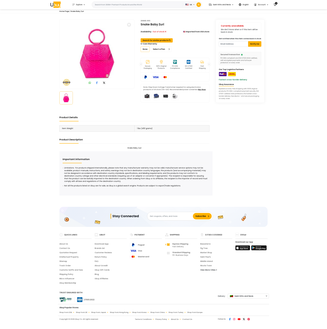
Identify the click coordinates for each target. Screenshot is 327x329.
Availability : (146, 31)
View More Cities (208, 270)
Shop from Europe (194, 312)
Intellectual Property (69, 257)
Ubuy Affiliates (101, 278)
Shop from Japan (98, 312)
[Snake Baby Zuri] (96, 53)
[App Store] (243, 248)
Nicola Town (206, 265)
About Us (63, 244)
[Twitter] (244, 319)
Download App (102, 244)
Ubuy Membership (67, 283)
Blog (97, 274)
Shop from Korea (139, 312)
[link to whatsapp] (90, 83)
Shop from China (157, 312)
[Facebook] (230, 319)
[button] (221, 4)
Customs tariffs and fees (71, 270)
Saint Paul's (205, 257)
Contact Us (64, 248)
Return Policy (101, 257)
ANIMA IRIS (145, 20)
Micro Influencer (66, 278)
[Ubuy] (55, 4)
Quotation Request (68, 252)
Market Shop (206, 252)
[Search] (198, 4)
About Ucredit (101, 265)
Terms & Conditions (143, 319)
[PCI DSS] (65, 299)
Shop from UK (81, 312)
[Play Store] (259, 248)
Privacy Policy (161, 319)
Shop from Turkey (175, 312)
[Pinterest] (248, 319)
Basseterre (205, 244)
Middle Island (206, 261)
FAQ (96, 261)
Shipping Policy (66, 274)
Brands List (100, 248)
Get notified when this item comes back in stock (240, 38)
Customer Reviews (103, 252)
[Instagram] (234, 319)
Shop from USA (65, 312)
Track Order (65, 265)
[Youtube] (239, 319)
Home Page (64, 11)
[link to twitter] (104, 83)
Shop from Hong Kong (119, 312)
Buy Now (202, 89)
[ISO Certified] (84, 299)
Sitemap (63, 261)
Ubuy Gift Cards (102, 270)
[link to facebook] (97, 83)
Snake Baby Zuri (77, 11)
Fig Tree (204, 248)
